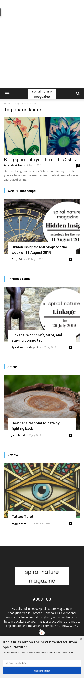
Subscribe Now (42, 670)
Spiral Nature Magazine (26, 347)
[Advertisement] (42, 44)
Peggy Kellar (19, 523)
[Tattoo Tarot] (42, 490)
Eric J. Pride (18, 259)
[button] (78, 93)
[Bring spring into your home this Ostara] (42, 136)
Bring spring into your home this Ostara (40, 159)
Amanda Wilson (13, 165)
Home (7, 103)
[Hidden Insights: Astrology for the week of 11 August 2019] (42, 226)
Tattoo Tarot (22, 516)
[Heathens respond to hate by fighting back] (42, 402)
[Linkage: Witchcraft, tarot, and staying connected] (42, 314)
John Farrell (19, 435)
